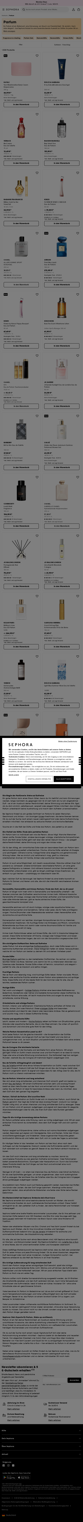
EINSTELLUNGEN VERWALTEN (39, 779)
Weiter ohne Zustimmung (67, 741)
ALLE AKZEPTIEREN (63, 779)
